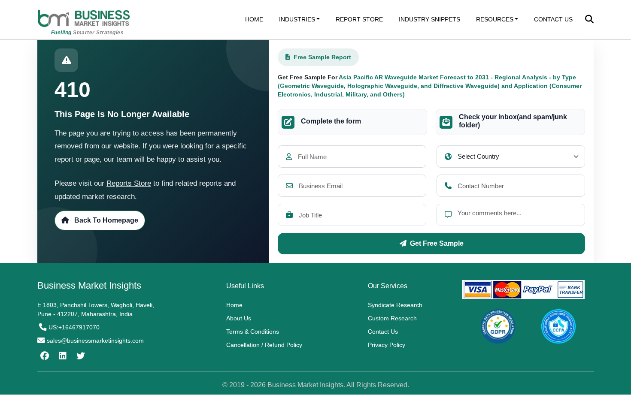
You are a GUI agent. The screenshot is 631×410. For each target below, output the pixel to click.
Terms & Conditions (252, 331)
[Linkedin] (61, 356)
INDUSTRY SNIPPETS (429, 19)
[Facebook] (43, 356)
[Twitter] (79, 356)
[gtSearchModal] (589, 20)
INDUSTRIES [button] (297, 19)
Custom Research (392, 318)
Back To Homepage (105, 220)
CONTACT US (553, 19)
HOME (254, 19)
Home (234, 304)
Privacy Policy (386, 344)
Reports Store (128, 183)
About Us (238, 318)
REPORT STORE (359, 19)
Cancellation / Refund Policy (264, 344)
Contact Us (383, 331)
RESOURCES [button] (494, 19)
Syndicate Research (395, 304)
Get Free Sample (437, 243)
